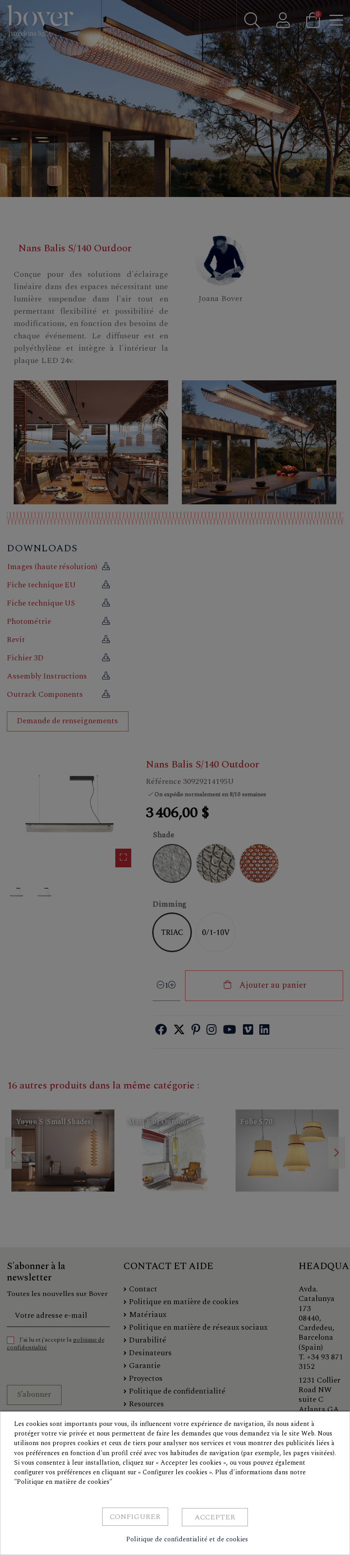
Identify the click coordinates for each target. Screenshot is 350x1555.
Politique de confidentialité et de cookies (187, 1539)
